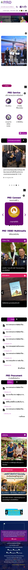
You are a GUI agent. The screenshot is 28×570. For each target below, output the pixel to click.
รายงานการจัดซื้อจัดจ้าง (8, 124)
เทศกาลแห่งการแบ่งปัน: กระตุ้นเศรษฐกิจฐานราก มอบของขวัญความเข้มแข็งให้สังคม (13, 499)
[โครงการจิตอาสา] (14, 512)
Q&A (19, 122)
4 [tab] (16, 185)
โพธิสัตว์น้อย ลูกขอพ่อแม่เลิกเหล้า (10, 303)
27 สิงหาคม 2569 (7, 399)
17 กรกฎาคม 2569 (8, 358)
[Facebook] (21, 7)
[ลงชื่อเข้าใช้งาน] (25, 7)
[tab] (14, 140)
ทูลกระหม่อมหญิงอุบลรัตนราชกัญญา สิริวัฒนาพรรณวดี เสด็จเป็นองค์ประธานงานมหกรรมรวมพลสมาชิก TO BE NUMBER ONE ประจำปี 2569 (14, 173)
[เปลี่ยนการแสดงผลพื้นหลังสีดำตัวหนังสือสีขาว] (26, 11)
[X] (19, 550)
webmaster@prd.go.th (14, 545)
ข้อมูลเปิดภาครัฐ (20, 106)
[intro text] (14, 80)
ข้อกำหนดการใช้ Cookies (17, 558)
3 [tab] (14, 185)
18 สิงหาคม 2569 (7, 336)
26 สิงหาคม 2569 (7, 406)
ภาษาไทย (4, 11)
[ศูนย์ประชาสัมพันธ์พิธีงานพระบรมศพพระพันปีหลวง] (14, 19)
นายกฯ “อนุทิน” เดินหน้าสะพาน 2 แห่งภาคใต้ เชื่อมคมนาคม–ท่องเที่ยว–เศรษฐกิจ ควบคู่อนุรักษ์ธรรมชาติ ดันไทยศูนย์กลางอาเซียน (14, 71)
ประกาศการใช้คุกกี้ (21, 536)
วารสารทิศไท (14, 221)
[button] (26, 14)
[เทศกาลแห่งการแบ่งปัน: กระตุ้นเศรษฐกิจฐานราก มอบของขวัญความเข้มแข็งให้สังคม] (14, 483)
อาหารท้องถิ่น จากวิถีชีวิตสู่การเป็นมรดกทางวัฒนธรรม (13, 463)
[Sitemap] (10, 550)
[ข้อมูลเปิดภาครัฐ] (19, 101)
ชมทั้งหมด (23, 133)
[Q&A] (19, 117)
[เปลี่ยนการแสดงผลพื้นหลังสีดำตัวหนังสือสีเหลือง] (22, 11)
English (7, 11)
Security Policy (20, 556)
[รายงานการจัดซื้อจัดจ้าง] (8, 117)
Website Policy (7, 556)
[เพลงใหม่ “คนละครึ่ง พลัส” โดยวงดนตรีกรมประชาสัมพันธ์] (14, 254)
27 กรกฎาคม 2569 (8, 343)
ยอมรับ (14, 539)
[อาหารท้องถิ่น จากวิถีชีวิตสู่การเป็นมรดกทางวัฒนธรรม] (14, 448)
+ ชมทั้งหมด (21, 416)
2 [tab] (12, 185)
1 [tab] (9, 185)
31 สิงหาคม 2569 (7, 329)
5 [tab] (18, 185)
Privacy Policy (14, 556)
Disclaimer (9, 558)
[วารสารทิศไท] (14, 211)
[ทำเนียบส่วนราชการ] (8, 101)
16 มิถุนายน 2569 (7, 365)
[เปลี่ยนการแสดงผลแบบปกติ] (24, 11)
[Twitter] (23, 7)
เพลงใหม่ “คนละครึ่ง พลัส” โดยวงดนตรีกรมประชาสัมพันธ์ (13, 269)
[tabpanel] (14, 165)
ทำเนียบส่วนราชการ (8, 107)
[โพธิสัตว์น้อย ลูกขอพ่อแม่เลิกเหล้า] (14, 289)
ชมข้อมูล (7, 86)
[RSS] (7, 553)
